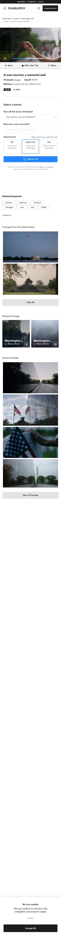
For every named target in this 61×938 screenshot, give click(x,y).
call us (41, 167)
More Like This (31, 65)
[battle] (43, 207)
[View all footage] (30, 495)
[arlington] (9, 207)
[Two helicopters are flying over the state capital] (30, 246)
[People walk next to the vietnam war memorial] (30, 377)
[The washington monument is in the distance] (30, 473)
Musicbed (21, 2)
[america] (37, 203)
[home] (18, 8)
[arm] (22, 207)
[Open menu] (5, 8)
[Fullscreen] (56, 58)
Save (10, 65)
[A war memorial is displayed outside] (30, 279)
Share (53, 65)
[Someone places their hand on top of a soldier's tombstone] (30, 442)
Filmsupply (32, 2)
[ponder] (9, 203)
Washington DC (27, 19)
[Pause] (5, 58)
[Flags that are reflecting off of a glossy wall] (30, 410)
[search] (38, 8)
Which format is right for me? (44, 137)
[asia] (32, 207)
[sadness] (23, 203)
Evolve (16, 19)
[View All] (30, 302)
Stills (41, 2)
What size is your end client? (21, 129)
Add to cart (33, 159)
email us (50, 167)
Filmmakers (7, 19)
